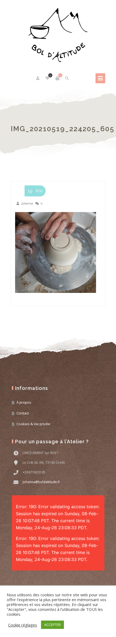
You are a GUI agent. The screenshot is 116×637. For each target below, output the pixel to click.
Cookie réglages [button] (22, 624)
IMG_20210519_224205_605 (62, 129)
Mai (35, 190)
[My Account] (38, 78)
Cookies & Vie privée (33, 423)
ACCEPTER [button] (52, 624)
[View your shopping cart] (57, 78)
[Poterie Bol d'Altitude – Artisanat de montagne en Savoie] (58, 35)
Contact (22, 413)
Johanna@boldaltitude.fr (41, 482)
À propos (23, 402)
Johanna (27, 203)
